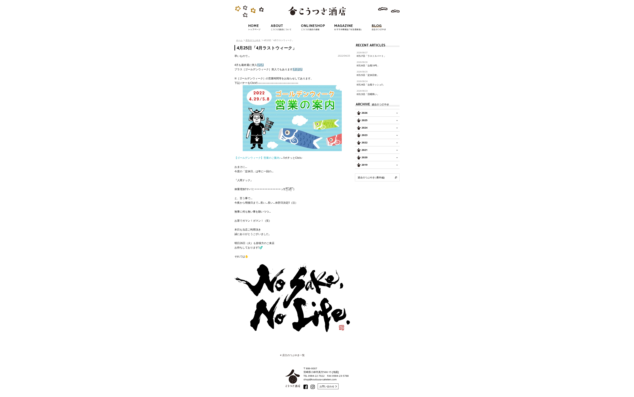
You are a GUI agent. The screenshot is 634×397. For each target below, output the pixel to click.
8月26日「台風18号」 (368, 64)
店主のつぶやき (253, 40)
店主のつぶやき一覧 (293, 355)
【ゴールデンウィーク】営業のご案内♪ (257, 158)
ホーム (239, 40)
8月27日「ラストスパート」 (371, 54)
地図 (335, 372)
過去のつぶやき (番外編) (371, 177)
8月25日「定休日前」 (368, 73)
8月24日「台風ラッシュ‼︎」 (371, 83)
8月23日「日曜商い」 (368, 92)
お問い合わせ (326, 386)
